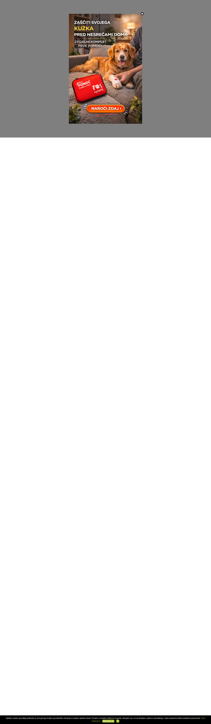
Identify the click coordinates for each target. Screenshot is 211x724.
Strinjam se (108, 721)
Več (202, 718)
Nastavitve (96, 721)
